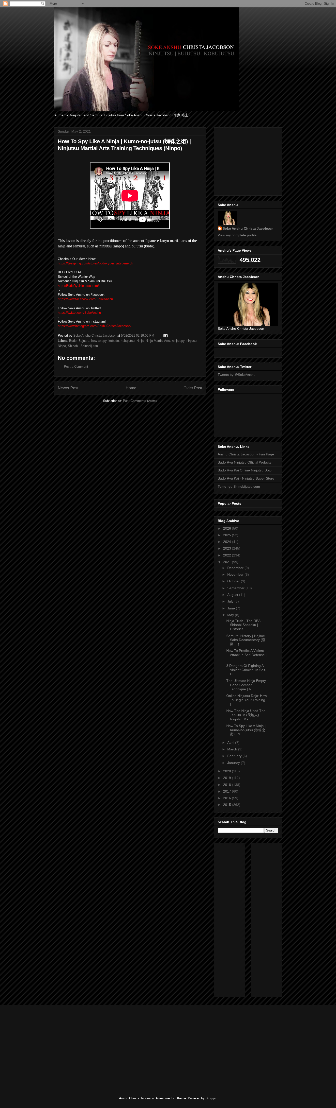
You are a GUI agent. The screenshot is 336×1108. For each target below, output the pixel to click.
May (231, 615)
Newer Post (68, 388)
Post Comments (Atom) (140, 401)
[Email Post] (165, 335)
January (234, 763)
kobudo (113, 341)
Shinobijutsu (89, 346)
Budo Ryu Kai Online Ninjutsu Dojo (245, 470)
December (235, 568)
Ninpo (62, 346)
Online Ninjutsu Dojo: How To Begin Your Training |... (246, 700)
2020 (227, 771)
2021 (227, 562)
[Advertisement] (254, 160)
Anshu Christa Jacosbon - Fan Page (246, 454)
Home (131, 388)
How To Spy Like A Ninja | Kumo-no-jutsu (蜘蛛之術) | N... (246, 730)
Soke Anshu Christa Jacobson (248, 228)
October (234, 581)
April (231, 742)
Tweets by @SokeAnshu (237, 375)
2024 (227, 542)
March (232, 749)
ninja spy (178, 341)
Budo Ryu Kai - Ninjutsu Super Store (246, 478)
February (235, 756)
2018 (227, 785)
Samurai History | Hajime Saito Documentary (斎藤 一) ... (245, 640)
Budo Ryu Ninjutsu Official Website (245, 462)
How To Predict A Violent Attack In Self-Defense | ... (246, 655)
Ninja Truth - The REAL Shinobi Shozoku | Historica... (244, 625)
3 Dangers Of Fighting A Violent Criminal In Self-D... (246, 670)
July (230, 601)
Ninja (140, 341)
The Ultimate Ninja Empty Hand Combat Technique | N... (246, 685)
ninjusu (191, 341)
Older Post (192, 388)
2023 (227, 548)
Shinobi (73, 346)
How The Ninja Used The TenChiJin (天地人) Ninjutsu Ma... (245, 715)
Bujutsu (83, 341)
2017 (227, 791)
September (236, 588)
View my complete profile (237, 235)
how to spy (99, 341)
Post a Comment (76, 366)
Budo (72, 341)
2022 (227, 555)
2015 (227, 805)
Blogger (211, 1098)
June (231, 608)
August (233, 595)
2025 (227, 535)
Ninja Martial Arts (158, 341)
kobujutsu (128, 341)
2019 (227, 778)
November (235, 574)
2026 (227, 528)
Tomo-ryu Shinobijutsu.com (239, 486)
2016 (227, 798)
